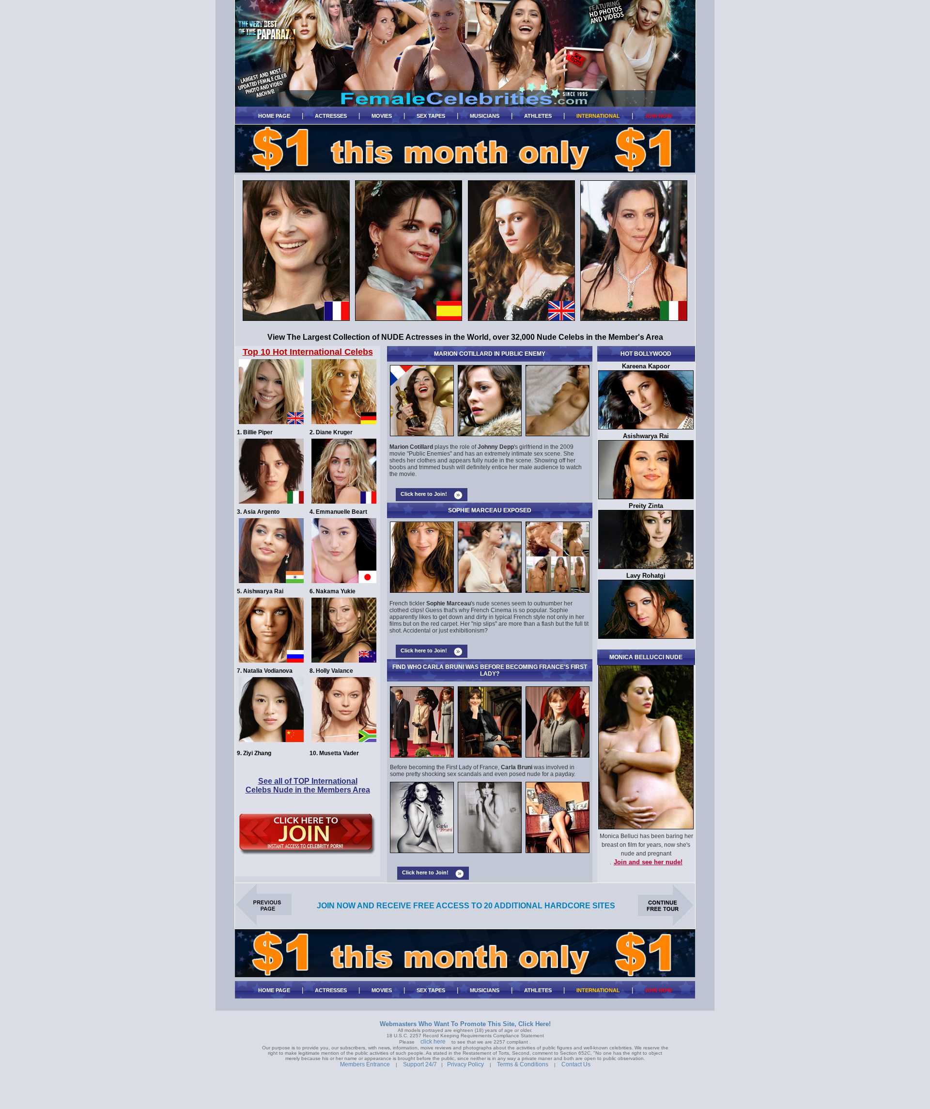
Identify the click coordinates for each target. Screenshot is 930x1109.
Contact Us (575, 1064)
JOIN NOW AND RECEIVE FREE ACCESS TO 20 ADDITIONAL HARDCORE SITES (466, 906)
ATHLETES (538, 116)
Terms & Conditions (522, 1064)
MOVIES (382, 116)
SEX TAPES (431, 116)
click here (433, 1041)
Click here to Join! (424, 494)
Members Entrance (365, 1064)
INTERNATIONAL (598, 116)
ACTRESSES (331, 116)
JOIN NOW (658, 116)
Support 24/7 (420, 1064)
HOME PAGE (274, 116)
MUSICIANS (484, 116)
